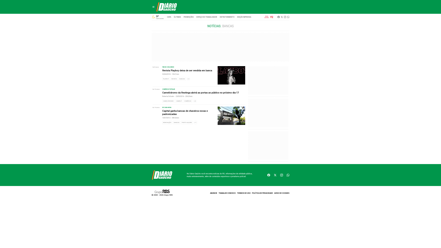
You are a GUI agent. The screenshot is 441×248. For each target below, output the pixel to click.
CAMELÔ (179, 101)
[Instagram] (285, 17)
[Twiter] (282, 17)
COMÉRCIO (187, 101)
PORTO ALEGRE (187, 122)
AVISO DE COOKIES (281, 193)
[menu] (153, 7)
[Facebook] (278, 17)
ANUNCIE (213, 193)
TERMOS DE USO (244, 193)
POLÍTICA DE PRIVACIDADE (262, 193)
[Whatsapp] (288, 17)
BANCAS (182, 79)
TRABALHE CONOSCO (227, 193)
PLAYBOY (166, 79)
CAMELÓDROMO (168, 101)
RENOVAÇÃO (167, 122)
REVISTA (174, 79)
